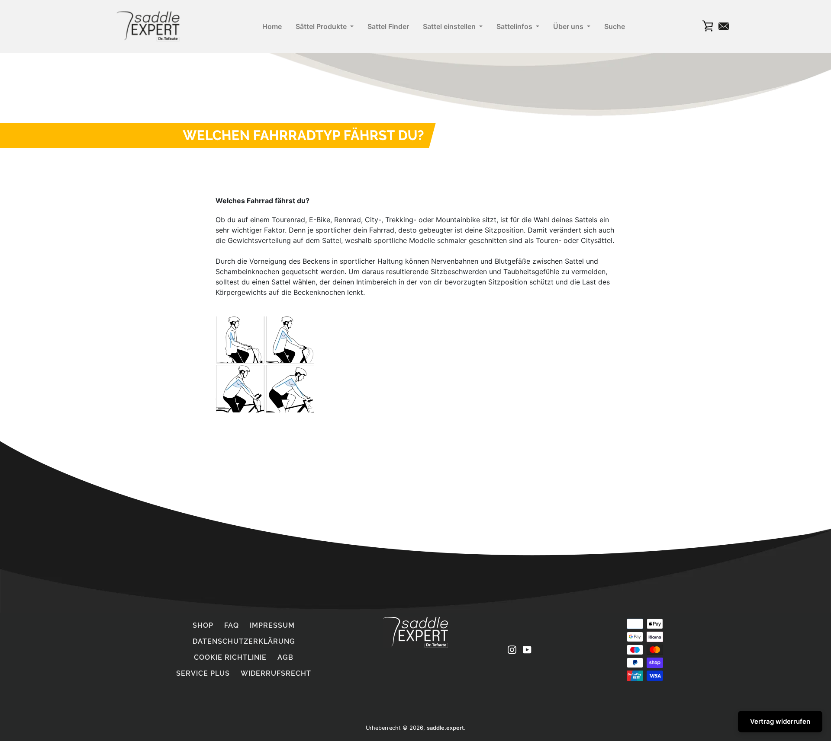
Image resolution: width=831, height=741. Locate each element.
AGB (285, 657)
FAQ (231, 625)
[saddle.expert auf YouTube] (527, 649)
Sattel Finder (388, 26)
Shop (203, 625)
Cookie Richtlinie (230, 657)
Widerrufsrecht (276, 673)
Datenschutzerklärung (244, 641)
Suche (614, 26)
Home (272, 26)
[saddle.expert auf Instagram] (512, 649)
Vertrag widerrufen (780, 721)
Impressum (272, 625)
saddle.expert (445, 728)
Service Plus (203, 673)
